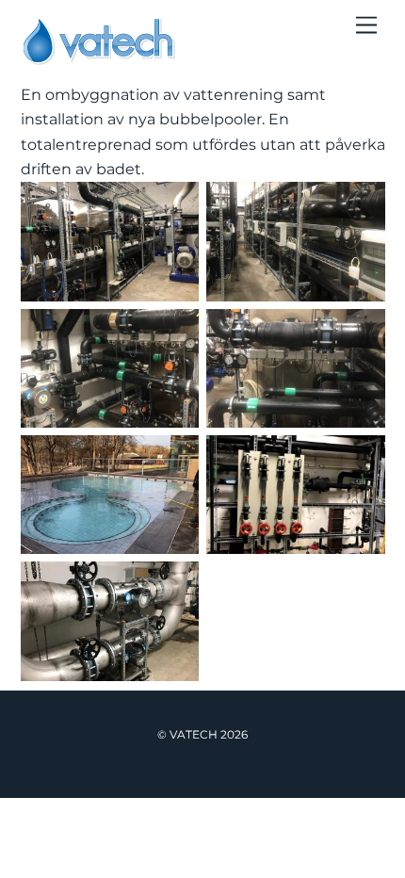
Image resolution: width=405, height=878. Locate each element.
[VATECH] (98, 58)
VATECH (194, 734)
